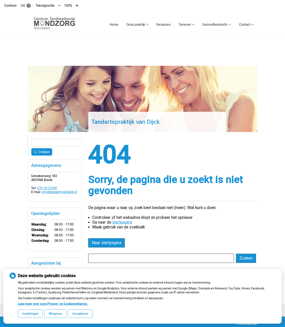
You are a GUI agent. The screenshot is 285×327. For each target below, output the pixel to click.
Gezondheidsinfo (214, 25)
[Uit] (30, 5)
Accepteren (80, 313)
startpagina (122, 222)
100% (68, 6)
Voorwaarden (247, 324)
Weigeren (55, 313)
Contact (244, 25)
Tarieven (185, 25)
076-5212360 (47, 188)
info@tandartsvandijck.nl (59, 192)
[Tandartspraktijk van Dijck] (56, 24)
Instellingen (30, 313)
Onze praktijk (135, 25)
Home (114, 25)
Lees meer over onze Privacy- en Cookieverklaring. (53, 303)
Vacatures (163, 25)
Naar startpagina (106, 242)
